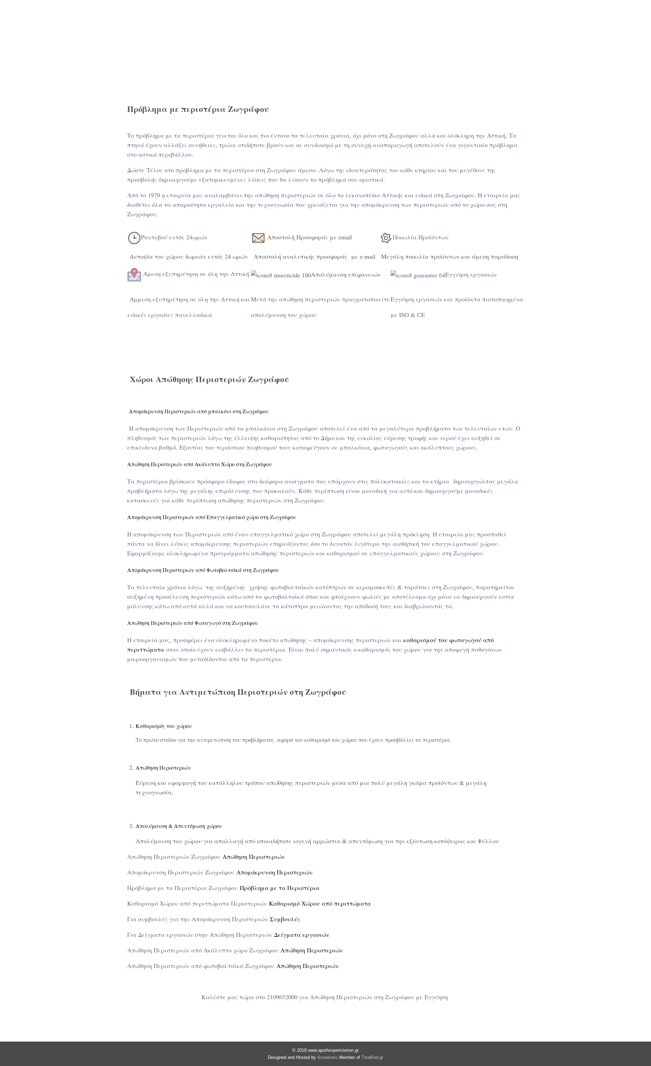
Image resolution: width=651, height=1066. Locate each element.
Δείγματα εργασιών (301, 934)
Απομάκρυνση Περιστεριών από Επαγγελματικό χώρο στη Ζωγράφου (211, 516)
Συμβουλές (285, 919)
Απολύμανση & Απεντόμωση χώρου (179, 825)
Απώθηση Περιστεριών (149, 28)
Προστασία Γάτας (330, 28)
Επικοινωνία (618, 28)
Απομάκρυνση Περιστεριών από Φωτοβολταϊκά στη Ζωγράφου (203, 569)
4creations (327, 1057)
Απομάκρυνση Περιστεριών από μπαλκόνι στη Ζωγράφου (198, 411)
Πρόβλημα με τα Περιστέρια (279, 888)
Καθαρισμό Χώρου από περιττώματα (320, 903)
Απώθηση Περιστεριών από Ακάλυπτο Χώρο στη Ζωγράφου (199, 464)
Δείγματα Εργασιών (400, 28)
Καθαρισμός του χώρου (164, 725)
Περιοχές (564, 28)
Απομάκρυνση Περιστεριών (274, 872)
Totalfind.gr (372, 1057)
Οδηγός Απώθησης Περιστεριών (490, 28)
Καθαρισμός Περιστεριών (243, 28)
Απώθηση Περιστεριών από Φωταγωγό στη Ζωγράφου (192, 622)
